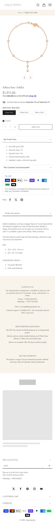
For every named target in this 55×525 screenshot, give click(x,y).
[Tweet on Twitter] (16, 200)
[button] (35, 127)
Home (20, 12)
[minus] (5, 127)
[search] (38, 4)
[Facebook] (20, 489)
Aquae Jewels (30, 520)
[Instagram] (34, 489)
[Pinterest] (27, 489)
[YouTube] (41, 489)
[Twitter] (14, 489)
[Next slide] (30, 77)
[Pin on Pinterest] (22, 200)
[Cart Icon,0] (44, 4)
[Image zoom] (27, 46)
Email (6, 466)
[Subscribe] (49, 466)
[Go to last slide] (24, 77)
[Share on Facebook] (10, 200)
